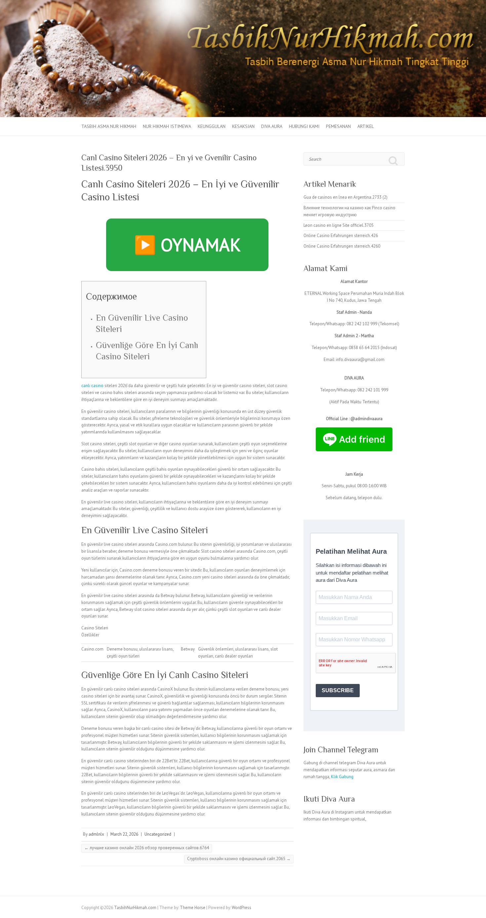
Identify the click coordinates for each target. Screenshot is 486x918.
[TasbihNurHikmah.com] (243, 3)
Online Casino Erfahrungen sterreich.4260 (342, 246)
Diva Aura (271, 126)
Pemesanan (338, 126)
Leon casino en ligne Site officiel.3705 (339, 225)
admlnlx (96, 834)
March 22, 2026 (124, 834)
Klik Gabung (342, 776)
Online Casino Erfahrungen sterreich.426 (341, 235)
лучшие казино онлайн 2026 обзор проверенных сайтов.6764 (146, 848)
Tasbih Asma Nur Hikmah (108, 126)
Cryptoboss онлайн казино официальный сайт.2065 (239, 858)
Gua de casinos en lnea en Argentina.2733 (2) (345, 197)
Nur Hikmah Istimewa (167, 126)
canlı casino (92, 385)
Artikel (365, 126)
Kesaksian (243, 126)
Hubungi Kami (304, 126)
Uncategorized (157, 834)
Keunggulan (211, 126)
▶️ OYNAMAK (187, 244)
